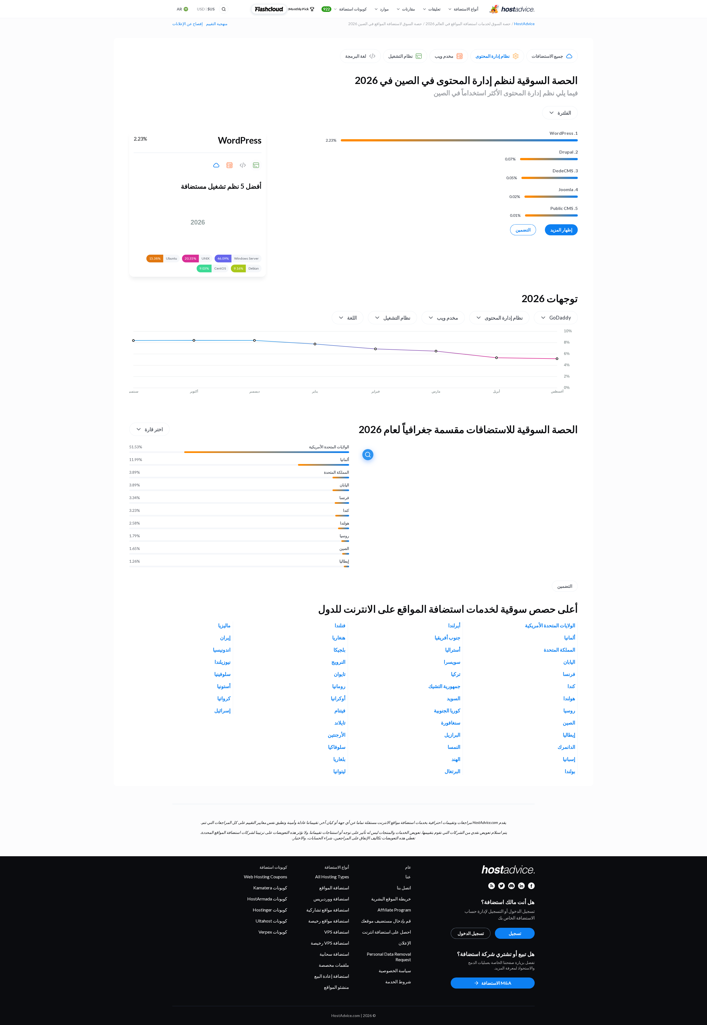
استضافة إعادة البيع (331, 976)
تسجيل (515, 933)
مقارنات (408, 9)
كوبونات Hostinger (270, 909)
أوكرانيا (338, 698)
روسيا (344, 536)
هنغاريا (338, 637)
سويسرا (452, 662)
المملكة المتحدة (336, 472)
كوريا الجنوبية (447, 710)
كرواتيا (224, 698)
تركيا (455, 674)
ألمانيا (344, 459)
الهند (456, 759)
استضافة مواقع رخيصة (328, 920)
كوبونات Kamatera (270, 887)
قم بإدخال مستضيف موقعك (386, 920)
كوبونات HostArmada (267, 898)
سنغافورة (450, 723)
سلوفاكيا (336, 747)
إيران (225, 637)
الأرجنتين (336, 735)
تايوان (339, 674)
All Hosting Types (332, 876)
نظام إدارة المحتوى (493, 56)
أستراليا (452, 650)
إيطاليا (344, 561)
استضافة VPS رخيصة (330, 942)
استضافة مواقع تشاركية (327, 909)
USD (206, 9)
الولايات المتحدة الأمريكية (329, 447)
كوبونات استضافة (345, 9)
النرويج (338, 662)
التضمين (523, 229)
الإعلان (405, 942)
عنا (408, 876)
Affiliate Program (394, 909)
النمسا (454, 747)
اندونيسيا (222, 650)
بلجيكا (339, 650)
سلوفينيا (222, 674)
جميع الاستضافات (547, 56)
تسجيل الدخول (471, 933)
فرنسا (344, 498)
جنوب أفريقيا (447, 637)
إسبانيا (569, 759)
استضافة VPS (336, 931)
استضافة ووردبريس (331, 898)
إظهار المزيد (561, 229)
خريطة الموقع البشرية (391, 898)
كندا (346, 510)
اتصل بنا (404, 887)
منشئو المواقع (336, 987)
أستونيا (224, 686)
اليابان (344, 485)
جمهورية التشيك (444, 686)
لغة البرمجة (355, 56)
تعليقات (434, 9)
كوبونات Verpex (272, 931)
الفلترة (564, 113)
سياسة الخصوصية (395, 970)
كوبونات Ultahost (271, 920)
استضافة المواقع (334, 887)
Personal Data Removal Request (389, 956)
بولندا (570, 771)
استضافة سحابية (334, 954)
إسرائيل (222, 710)
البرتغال (452, 771)
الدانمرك (566, 747)
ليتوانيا (339, 771)
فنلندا (340, 625)
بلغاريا (339, 759)
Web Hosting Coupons (265, 876)
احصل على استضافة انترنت (386, 931)
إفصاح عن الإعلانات (187, 24)
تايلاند (339, 723)
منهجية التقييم (217, 24)
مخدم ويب (444, 56)
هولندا (344, 523)
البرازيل (452, 735)
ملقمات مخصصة (334, 965)
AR (179, 9)
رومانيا (338, 686)
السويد (453, 698)
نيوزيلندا (223, 662)
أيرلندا (454, 625)
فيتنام (339, 710)
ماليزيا (224, 625)
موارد (384, 9)
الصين (344, 548)
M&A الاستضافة (496, 983)
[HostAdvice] (512, 9)
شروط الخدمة (398, 981)
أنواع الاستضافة (466, 9)
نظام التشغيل (400, 56)
